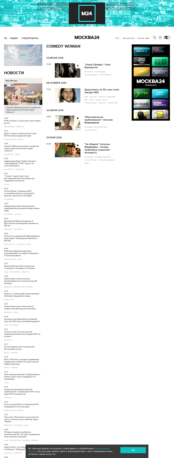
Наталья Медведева (106, 160)
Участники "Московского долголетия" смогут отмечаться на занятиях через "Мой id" (21, 419)
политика (7, 340)
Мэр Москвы (11, 80)
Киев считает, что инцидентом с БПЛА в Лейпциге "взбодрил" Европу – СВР (21, 448)
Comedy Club (112, 103)
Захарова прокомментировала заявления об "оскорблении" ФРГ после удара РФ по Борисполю (22, 391)
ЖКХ (12, 299)
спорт (6, 382)
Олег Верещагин (90, 75)
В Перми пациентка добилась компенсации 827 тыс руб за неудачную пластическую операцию (22, 434)
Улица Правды (100, 72)
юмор (91, 100)
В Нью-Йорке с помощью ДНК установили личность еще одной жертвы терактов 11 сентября (19, 193)
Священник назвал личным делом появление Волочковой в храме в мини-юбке (22, 208)
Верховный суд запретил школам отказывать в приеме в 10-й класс (19, 267)
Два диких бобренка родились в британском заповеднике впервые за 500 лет (21, 223)
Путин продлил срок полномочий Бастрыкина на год (19, 347)
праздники (111, 97)
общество (20, 126)
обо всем (102, 103)
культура (93, 97)
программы (88, 127)
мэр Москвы (9, 154)
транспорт (21, 244)
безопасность (9, 244)
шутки (104, 100)
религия (18, 214)
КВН (86, 100)
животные (8, 229)
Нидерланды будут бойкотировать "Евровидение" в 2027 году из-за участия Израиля (20, 163)
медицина (26, 440)
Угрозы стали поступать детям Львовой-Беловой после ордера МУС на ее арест (22, 334)
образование (9, 126)
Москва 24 (87, 37)
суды (6, 272)
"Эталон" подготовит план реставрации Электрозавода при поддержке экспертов (19, 178)
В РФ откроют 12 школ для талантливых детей (22, 121)
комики (98, 100)
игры (86, 97)
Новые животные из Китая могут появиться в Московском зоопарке (20, 307)
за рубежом (19, 169)
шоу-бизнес (9, 169)
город (17, 154)
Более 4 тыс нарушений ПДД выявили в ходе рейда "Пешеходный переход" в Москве (22, 238)
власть (6, 352)
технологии (18, 425)
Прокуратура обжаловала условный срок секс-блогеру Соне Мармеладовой (21, 320)
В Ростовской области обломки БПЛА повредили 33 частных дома (21, 405)
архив (86, 163)
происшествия (10, 139)
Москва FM (88, 72)
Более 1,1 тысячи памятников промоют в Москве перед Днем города (22, 294)
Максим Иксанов (100, 127)
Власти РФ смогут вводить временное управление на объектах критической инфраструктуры (21, 361)
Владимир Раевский (102, 157)
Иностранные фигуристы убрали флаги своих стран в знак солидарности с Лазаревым (22, 376)
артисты (102, 97)
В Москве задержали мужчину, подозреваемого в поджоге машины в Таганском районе (21, 253)
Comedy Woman (105, 75)
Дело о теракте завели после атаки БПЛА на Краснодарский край (20, 134)
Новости (14, 72)
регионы (20, 139)
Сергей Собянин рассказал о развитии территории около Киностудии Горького (23, 110)
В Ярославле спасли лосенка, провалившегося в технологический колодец (20, 281)
